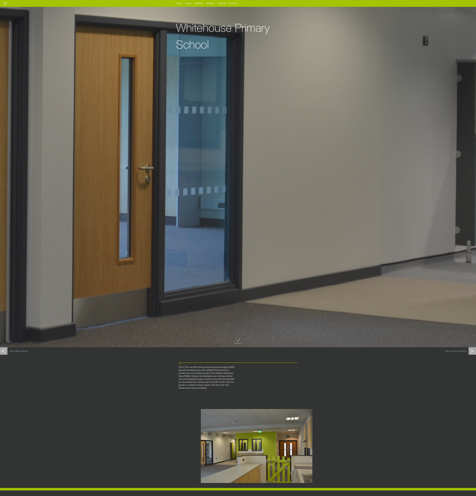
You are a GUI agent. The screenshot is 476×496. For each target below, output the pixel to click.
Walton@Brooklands (18, 351)
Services (199, 3)
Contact (233, 3)
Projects (222, 3)
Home (179, 3)
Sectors (210, 3)
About (188, 3)
